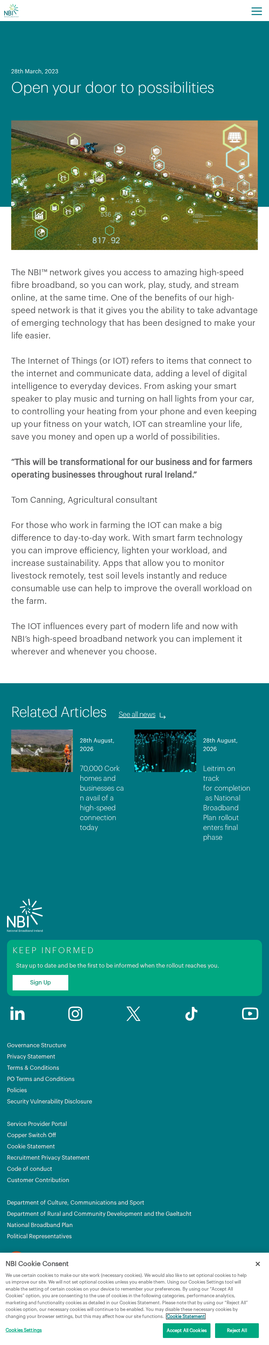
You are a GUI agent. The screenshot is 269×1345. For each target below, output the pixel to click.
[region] (134, 1299)
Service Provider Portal (37, 1124)
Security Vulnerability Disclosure (49, 1102)
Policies (17, 1090)
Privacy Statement (31, 1057)
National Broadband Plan (40, 1225)
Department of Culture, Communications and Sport (75, 1203)
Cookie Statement (31, 1146)
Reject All (237, 1330)
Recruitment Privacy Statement (48, 1158)
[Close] (257, 1264)
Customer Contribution (38, 1180)
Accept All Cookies (187, 1330)
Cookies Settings (24, 1330)
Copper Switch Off (31, 1135)
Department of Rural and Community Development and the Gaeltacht (99, 1214)
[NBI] (11, 10)
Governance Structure (36, 1045)
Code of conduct (29, 1169)
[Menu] (256, 10)
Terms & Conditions (33, 1068)
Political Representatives (39, 1236)
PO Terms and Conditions (41, 1079)
